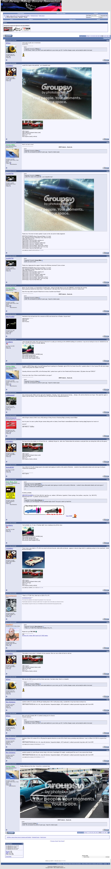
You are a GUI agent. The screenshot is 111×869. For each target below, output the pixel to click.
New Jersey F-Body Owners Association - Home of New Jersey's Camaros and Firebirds (83, 863)
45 (93, 36)
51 (94, 36)
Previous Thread (54, 841)
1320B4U (9, 66)
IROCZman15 (11, 418)
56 (103, 36)
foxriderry (9, 342)
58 (107, 36)
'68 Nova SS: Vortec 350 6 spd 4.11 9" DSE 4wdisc (35, 635)
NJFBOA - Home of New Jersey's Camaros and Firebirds (17, 15)
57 (105, 36)
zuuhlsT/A (9, 173)
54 (100, 36)
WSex (8, 43)
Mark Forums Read (61, 13)
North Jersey (42, 15)
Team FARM (69, 516)
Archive (105, 863)
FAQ (49, 19)
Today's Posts (21, 13)
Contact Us (59, 863)
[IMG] (7, 853)
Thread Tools (107, 38)
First (87, 36)
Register (31, 19)
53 (98, 36)
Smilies (7, 852)
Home (11, 19)
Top (109, 863)
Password (88, 17)
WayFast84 (10, 317)
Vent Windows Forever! (26, 597)
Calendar (96, 13)
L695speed (10, 395)
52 (96, 36)
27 (10, 616)
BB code (7, 851)
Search (98, 19)
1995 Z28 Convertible (27, 495)
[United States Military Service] (7, 344)
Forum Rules (8, 856)
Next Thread (61, 841)
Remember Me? (104, 15)
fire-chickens (10, 702)
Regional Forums (34, 15)
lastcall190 (10, 467)
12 (10, 163)
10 (10, 645)
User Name (88, 15)
